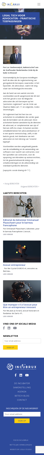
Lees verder (8, 234)
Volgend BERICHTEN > (30, 186)
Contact (22, 400)
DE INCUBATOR (22, 383)
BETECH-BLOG (22, 395)
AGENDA (22, 391)
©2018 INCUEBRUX (20, 440)
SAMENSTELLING (22, 387)
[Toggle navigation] (39, 4)
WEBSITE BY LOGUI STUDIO (21, 449)
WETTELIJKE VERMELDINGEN (21, 445)
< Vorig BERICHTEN (11, 183)
